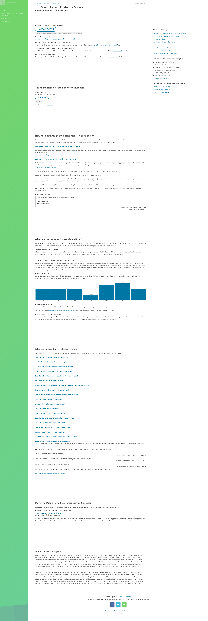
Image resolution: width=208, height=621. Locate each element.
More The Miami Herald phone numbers (165, 42)
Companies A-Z (5, 18)
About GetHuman (6, 21)
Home (3, 10)
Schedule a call (70, 39)
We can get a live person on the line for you (55, 159)
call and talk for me (55, 311)
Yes (121, 597)
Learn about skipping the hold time (46, 168)
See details (50, 105)
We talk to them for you (42, 39)
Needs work (127, 597)
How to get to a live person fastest (163, 45)
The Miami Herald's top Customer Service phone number (170, 33)
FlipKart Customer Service (161, 92)
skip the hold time (113, 57)
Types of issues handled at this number (165, 51)
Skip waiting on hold (57, 39)
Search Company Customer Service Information (12, 14)
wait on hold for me (69, 311)
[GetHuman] (8, 2)
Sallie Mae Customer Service (161, 86)
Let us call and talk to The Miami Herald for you (57, 146)
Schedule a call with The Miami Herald (46, 257)
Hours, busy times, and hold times (163, 48)
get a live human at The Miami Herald (105, 45)
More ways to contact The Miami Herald (165, 54)
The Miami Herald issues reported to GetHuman (50, 473)
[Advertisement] (84, 72)
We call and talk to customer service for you (166, 36)
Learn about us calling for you (44, 155)
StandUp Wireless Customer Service (164, 89)
